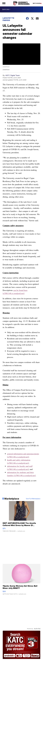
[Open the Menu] (4, 3)
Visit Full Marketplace (33, 498)
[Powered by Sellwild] (37, 628)
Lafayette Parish (8, 19)
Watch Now (36, 3)
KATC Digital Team (13, 75)
